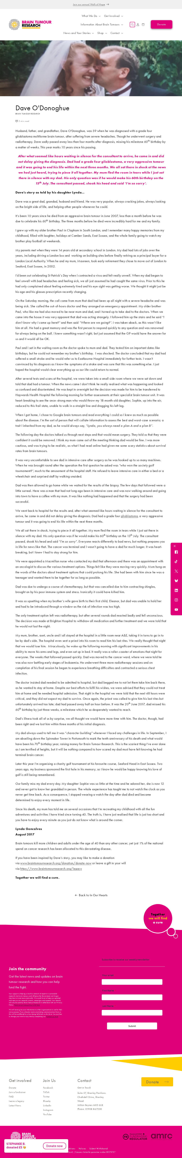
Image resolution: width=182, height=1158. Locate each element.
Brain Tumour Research (28, 1148)
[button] (91, 16)
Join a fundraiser (17, 1092)
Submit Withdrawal (98, 1148)
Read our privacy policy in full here (27, 1005)
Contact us (46, 1148)
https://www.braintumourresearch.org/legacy (51, 869)
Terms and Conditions (65, 1148)
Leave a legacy (16, 1101)
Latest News (15, 1105)
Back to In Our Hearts (93, 895)
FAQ (11, 1096)
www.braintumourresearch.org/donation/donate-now (55, 863)
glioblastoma (129, 516)
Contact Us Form (52, 1016)
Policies (82, 1148)
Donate (12, 1087)
